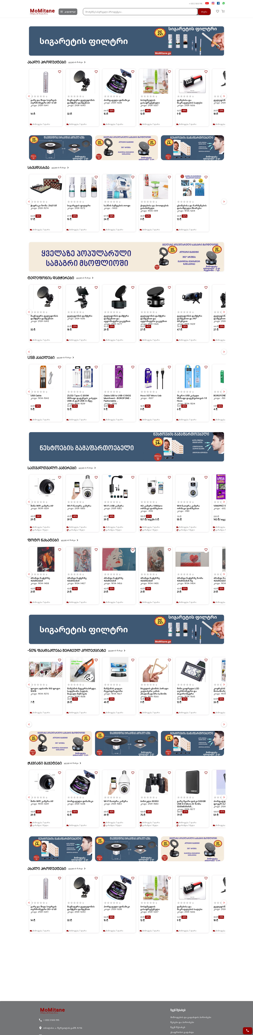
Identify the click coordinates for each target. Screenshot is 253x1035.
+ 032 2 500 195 (195, 3)
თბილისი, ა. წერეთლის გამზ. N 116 (60, 1028)
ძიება (204, 11)
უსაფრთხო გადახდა (182, 1032)
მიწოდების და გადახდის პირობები (190, 1017)
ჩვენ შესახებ (177, 1027)
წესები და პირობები (182, 1022)
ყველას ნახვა (77, 62)
